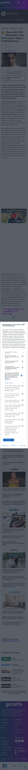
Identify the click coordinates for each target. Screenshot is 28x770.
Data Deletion (5, 445)
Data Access (14, 445)
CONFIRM (8, 439)
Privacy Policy (22, 445)
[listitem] (14, 352)
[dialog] (14, 385)
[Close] (24, 324)
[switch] (22, 356)
